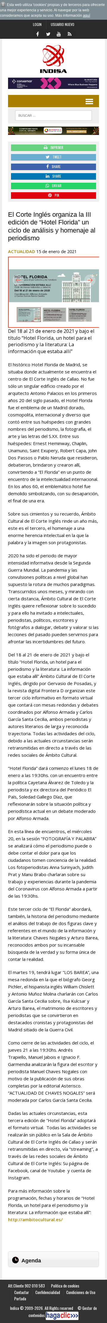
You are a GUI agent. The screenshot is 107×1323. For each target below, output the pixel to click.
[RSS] (69, 33)
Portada (20, 1299)
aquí (86, 15)
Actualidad (21, 251)
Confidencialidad (47, 1292)
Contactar (21, 1292)
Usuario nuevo (62, 24)
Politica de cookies (65, 1286)
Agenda (31, 1261)
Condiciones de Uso (80, 1292)
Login (37, 24)
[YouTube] (59, 33)
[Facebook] (37, 33)
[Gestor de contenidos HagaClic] (62, 1316)
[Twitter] (48, 33)
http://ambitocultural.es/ (35, 1219)
